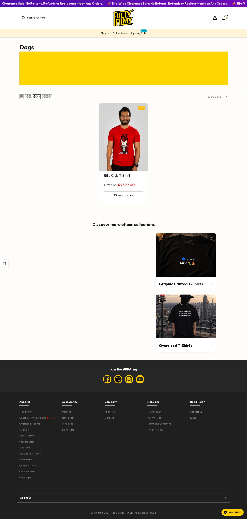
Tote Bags (67, 423)
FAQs (193, 417)
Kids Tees (24, 447)
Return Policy (154, 417)
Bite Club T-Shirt (117, 175)
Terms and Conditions (159, 423)
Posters (66, 411)
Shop (104, 33)
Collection (119, 33)
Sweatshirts (25, 459)
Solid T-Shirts (26, 435)
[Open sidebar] (4, 264)
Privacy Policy (155, 429)
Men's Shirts (26, 411)
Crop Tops (25, 477)
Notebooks (68, 417)
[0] (223, 18)
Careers (109, 417)
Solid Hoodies (26, 441)
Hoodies (24, 429)
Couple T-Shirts (28, 465)
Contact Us (196, 411)
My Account (154, 411)
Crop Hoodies (27, 471)
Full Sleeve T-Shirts (30, 453)
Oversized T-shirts (29, 423)
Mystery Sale (138, 32)
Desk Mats (68, 429)
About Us (110, 411)
